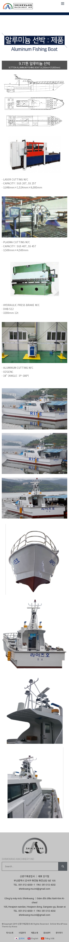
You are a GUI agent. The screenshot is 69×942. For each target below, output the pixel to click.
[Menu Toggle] (62, 3)
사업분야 (22, 933)
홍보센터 (46, 933)
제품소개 (34, 933)
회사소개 (9, 933)
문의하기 (59, 933)
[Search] (62, 866)
